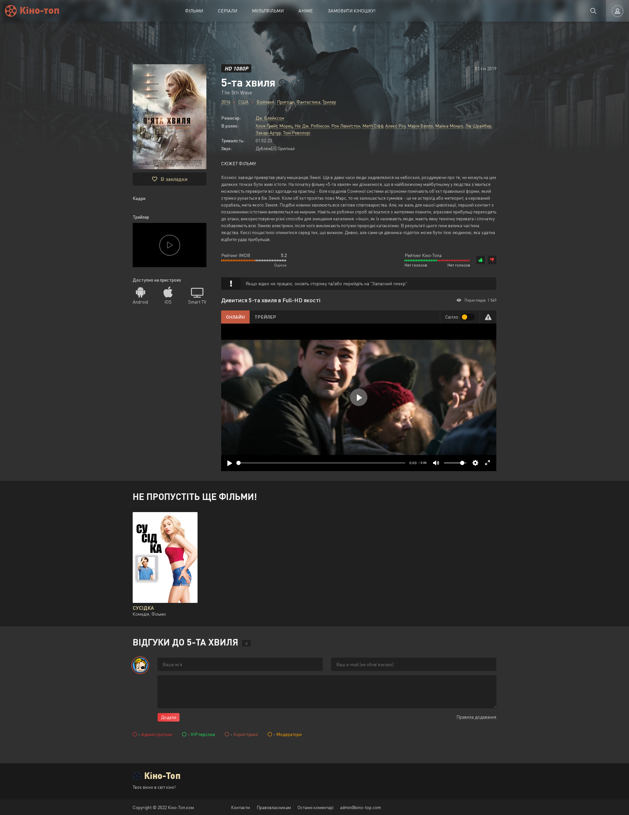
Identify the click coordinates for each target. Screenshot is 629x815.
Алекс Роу (395, 126)
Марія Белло (420, 126)
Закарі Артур (268, 132)
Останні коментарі (315, 807)
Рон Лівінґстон (345, 126)
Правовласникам (274, 807)
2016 (225, 102)
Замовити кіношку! (351, 10)
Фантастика (308, 102)
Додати (168, 717)
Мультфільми (268, 10)
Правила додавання (476, 717)
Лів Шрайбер (478, 126)
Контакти (240, 807)
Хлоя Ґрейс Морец (274, 126)
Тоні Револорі (296, 132)
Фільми (194, 10)
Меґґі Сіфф (372, 126)
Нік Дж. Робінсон (312, 126)
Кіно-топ (40, 10)
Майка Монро (449, 126)
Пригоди (286, 102)
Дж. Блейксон (270, 118)
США (243, 102)
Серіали (227, 10)
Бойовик (266, 102)
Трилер (329, 102)
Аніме (305, 10)
